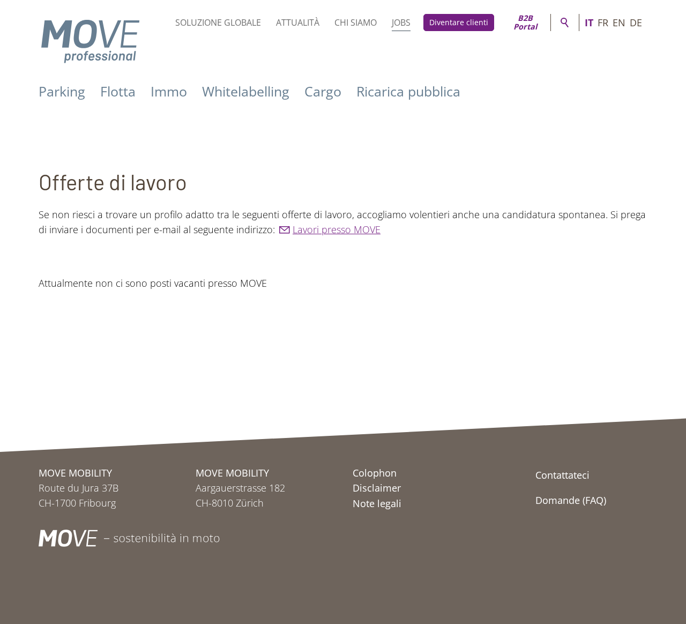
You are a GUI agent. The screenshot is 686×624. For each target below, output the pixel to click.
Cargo (322, 91)
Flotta (118, 91)
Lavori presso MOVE (337, 229)
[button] (568, 538)
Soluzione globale (218, 22)
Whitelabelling (245, 91)
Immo (169, 91)
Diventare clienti (458, 22)
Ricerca (564, 22)
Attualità (297, 22)
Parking (62, 91)
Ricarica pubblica (408, 91)
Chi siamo (355, 22)
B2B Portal (525, 22)
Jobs (401, 22)
